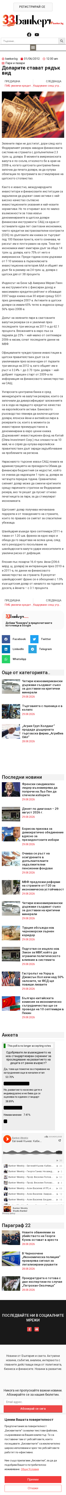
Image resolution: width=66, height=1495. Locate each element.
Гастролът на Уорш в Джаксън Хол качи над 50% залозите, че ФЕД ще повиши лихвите (43, 979)
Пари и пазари (15, 63)
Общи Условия (30, 1469)
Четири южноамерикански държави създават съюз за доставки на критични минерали (42, 686)
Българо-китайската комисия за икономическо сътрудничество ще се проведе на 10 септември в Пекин (43, 1005)
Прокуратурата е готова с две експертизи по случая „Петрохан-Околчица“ (42, 1281)
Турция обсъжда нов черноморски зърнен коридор (38, 931)
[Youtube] (37, 35)
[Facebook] (29, 35)
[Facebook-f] (29, 1329)
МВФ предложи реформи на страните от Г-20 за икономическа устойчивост (43, 885)
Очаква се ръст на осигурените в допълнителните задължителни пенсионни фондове (37, 861)
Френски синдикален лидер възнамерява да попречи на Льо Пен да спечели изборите (39, 789)
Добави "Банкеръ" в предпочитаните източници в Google (29, 624)
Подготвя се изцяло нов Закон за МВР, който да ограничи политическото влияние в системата (41, 954)
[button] (33, 47)
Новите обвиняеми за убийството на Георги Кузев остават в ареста (40, 1236)
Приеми (33, 1479)
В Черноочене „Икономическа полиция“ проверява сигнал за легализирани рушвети (41, 1259)
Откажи (33, 1488)
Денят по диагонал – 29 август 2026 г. (40, 810)
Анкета (10, 1035)
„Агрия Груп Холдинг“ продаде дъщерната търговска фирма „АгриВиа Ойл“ (42, 731)
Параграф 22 (16, 1225)
